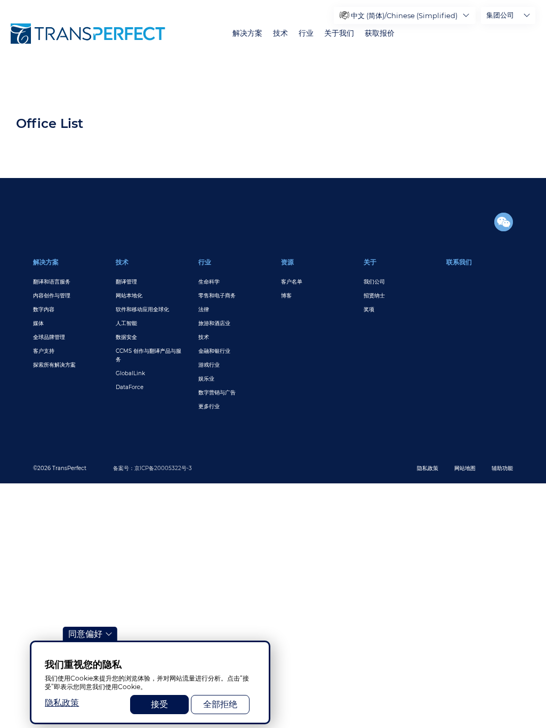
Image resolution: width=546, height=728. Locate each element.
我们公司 (374, 281)
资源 (287, 262)
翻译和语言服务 (51, 281)
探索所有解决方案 (54, 364)
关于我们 (339, 33)
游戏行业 (209, 364)
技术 (280, 33)
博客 (286, 295)
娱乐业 (206, 378)
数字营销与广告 (217, 392)
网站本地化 (129, 295)
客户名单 (291, 281)
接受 (159, 704)
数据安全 (126, 337)
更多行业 (209, 406)
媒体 (38, 323)
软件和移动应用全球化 (142, 309)
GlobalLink (130, 373)
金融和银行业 (214, 350)
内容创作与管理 (51, 295)
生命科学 (209, 281)
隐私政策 (427, 468)
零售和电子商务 (217, 295)
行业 (306, 33)
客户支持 (43, 350)
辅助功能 (502, 468)
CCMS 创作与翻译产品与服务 (148, 355)
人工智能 (126, 323)
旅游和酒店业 (214, 323)
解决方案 (247, 33)
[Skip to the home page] (88, 33)
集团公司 (500, 15)
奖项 (369, 309)
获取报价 (380, 33)
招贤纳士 (374, 295)
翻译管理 (126, 281)
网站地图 (465, 468)
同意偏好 (85, 634)
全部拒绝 (220, 704)
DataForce (129, 387)
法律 (203, 309)
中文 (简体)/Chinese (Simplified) (404, 15)
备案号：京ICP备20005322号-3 (152, 468)
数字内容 (43, 309)
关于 (370, 262)
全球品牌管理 (49, 337)
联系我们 (459, 262)
